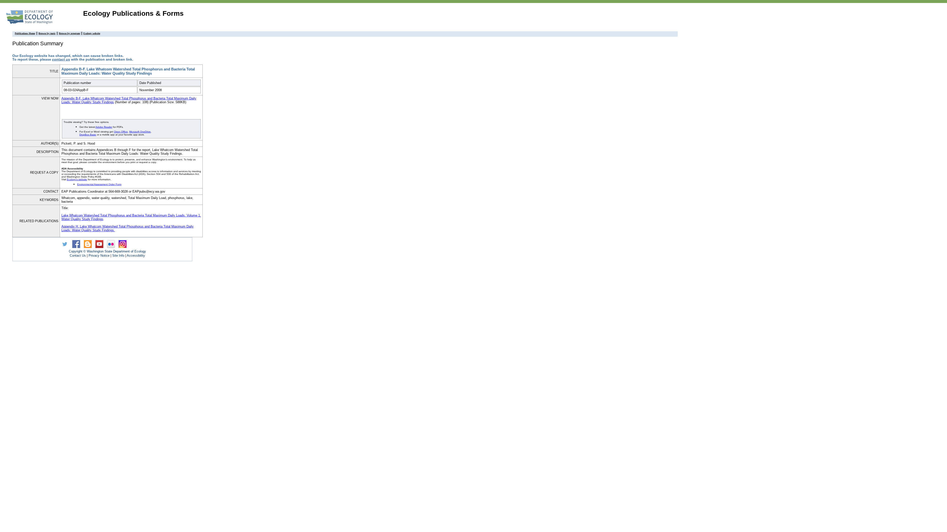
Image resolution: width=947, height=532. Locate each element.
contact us (61, 59)
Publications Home (25, 33)
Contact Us (78, 255)
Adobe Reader (103, 127)
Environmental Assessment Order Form (99, 184)
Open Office (121, 131)
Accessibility (136, 255)
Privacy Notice (99, 255)
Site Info (118, 255)
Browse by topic (46, 33)
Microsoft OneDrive (140, 131)
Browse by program (69, 33)
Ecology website (91, 33)
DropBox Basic (87, 134)
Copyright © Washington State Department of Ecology (107, 251)
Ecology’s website (77, 179)
